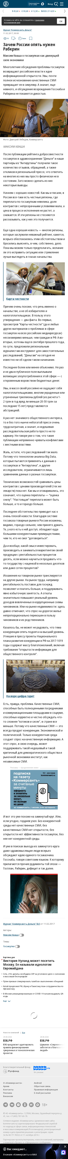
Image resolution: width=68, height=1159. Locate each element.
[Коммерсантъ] (6, 4)
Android (38, 1082)
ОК (60, 21)
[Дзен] (18, 1104)
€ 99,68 (25, 11)
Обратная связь (42, 1086)
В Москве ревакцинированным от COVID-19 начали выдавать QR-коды (33, 995)
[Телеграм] (5, 1104)
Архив (6, 1086)
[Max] (37, 1104)
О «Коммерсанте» (12, 1082)
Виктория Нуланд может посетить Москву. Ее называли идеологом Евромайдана (28, 964)
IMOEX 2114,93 (47, 11)
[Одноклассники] (24, 1104)
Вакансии (8, 1096)
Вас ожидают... (17, 1149)
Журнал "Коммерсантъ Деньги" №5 (21, 923)
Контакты (8, 1089)
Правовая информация (46, 1089)
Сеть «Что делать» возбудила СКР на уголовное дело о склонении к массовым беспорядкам (34, 975)
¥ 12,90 (34, 11)
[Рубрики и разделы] (61, 4)
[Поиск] (56, 4)
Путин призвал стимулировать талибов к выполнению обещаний (33, 981)
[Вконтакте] (12, 1104)
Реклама (7, 1092)
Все (23, 1032)
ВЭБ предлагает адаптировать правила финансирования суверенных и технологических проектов (19, 1049)
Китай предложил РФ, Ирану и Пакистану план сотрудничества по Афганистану (33, 987)
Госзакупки (9, 946)
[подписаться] (22, 935)
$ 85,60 (15, 11)
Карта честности (17, 299)
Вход (50, 4)
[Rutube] (31, 1104)
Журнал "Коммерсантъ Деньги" (17, 29)
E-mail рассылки (42, 1092)
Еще (5, 1001)
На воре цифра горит (20, 696)
